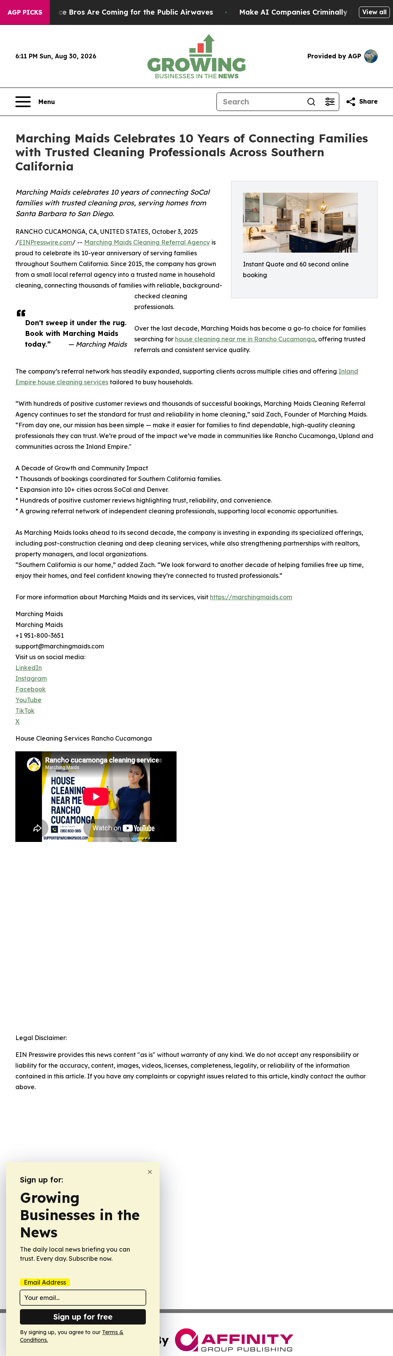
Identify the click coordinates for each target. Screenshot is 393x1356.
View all (374, 12)
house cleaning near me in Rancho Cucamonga (245, 339)
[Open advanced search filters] (329, 102)
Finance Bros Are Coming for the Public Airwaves (126, 12)
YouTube (28, 700)
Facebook (30, 689)
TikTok (25, 710)
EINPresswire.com (45, 242)
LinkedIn (28, 667)
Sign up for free (82, 1316)
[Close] (150, 1172)
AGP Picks (25, 12)
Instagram (31, 678)
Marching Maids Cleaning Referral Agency (147, 242)
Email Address (45, 1282)
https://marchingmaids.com (251, 597)
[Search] (311, 102)
